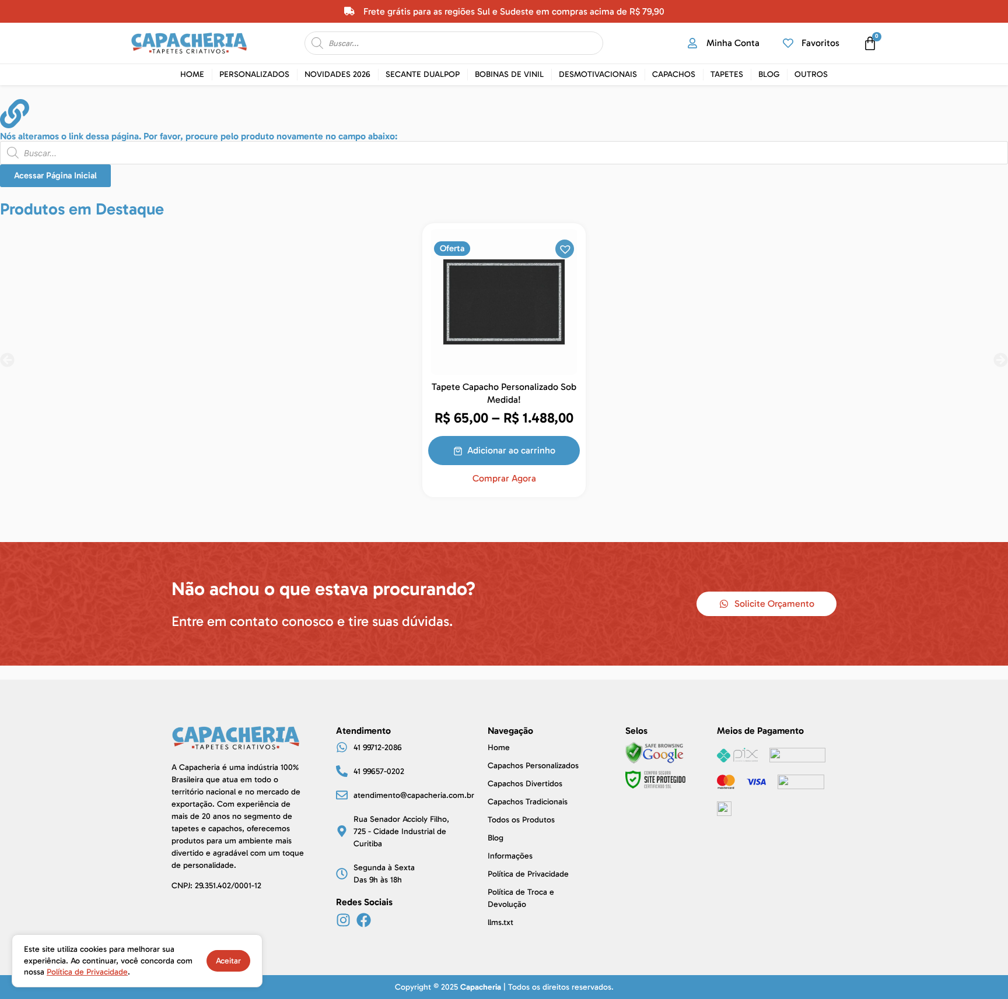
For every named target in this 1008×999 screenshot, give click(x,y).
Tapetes (726, 74)
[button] (564, 248)
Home (192, 74)
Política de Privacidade (87, 972)
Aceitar (228, 961)
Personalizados (254, 74)
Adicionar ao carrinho (511, 450)
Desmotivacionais (598, 74)
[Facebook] (363, 920)
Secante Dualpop (423, 74)
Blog (768, 74)
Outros (811, 74)
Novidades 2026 (337, 74)
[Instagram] (343, 920)
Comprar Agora (504, 478)
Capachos (673, 74)
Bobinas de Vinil (509, 74)
